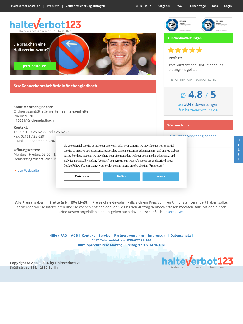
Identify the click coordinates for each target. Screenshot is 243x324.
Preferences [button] (156, 165)
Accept (161, 176)
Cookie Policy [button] (71, 165)
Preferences (82, 176)
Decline (121, 176)
